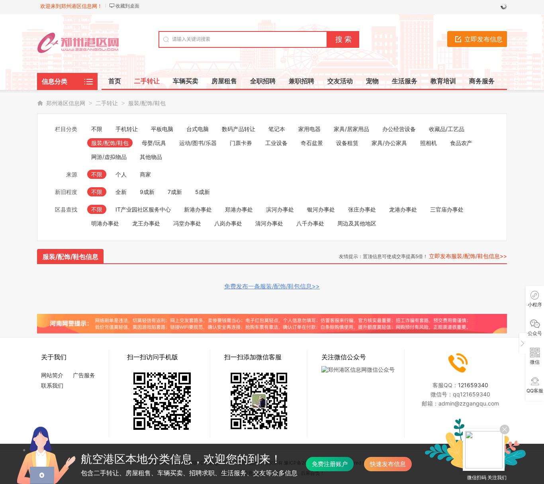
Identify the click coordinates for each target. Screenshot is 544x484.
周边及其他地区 (356, 223)
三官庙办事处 (447, 209)
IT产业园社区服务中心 (143, 209)
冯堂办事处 (187, 223)
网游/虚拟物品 (109, 156)
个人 (121, 174)
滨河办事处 (280, 209)
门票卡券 (241, 142)
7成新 (175, 191)
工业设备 (276, 142)
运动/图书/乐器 (198, 142)
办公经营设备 (399, 128)
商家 (145, 174)
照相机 (428, 142)
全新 (121, 191)
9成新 (147, 191)
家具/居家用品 (351, 128)
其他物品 (151, 156)
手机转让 (126, 128)
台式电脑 (197, 128)
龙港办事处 (403, 209)
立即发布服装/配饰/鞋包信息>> (468, 256)
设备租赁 (347, 142)
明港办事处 (105, 223)
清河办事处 (269, 223)
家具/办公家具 (389, 142)
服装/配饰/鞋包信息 (70, 257)
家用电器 (309, 128)
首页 (114, 81)
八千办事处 (310, 223)
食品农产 (461, 142)
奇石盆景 (312, 142)
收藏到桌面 (127, 6)
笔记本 (276, 128)
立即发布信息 (483, 39)
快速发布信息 (388, 464)
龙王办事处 (146, 223)
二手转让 (107, 103)
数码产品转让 (238, 128)
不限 (96, 128)
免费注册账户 (330, 464)
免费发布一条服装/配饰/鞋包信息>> (272, 286)
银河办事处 (321, 209)
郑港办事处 (239, 209)
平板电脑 (162, 128)
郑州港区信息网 (65, 103)
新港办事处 (198, 209)
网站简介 (52, 375)
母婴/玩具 (154, 142)
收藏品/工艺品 (446, 128)
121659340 (473, 385)
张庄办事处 (362, 209)
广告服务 (84, 375)
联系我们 (52, 385)
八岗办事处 (228, 223)
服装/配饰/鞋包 (147, 103)
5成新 (202, 191)
